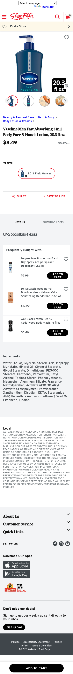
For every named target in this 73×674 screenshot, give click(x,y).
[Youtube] (67, 545)
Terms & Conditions (42, 645)
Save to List (56, 196)
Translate (47, 6)
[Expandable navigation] (4, 17)
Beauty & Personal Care (18, 117)
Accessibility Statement (36, 641)
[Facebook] (55, 545)
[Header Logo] (21, 17)
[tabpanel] (36, 314)
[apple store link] (16, 568)
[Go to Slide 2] (28, 101)
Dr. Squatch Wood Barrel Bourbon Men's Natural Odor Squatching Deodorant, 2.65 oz (41, 292)
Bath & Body (46, 117)
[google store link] (16, 577)
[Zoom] (66, 86)
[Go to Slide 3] (45, 101)
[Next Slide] (65, 101)
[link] (53, 196)
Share (21, 196)
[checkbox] (66, 37)
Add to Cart (58, 276)
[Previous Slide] (8, 101)
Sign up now (14, 627)
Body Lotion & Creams (17, 121)
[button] (57, 17)
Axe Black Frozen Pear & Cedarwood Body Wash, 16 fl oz (40, 320)
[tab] (20, 222)
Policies (15, 641)
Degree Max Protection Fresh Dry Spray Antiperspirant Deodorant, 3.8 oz (40, 262)
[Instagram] (61, 545)
